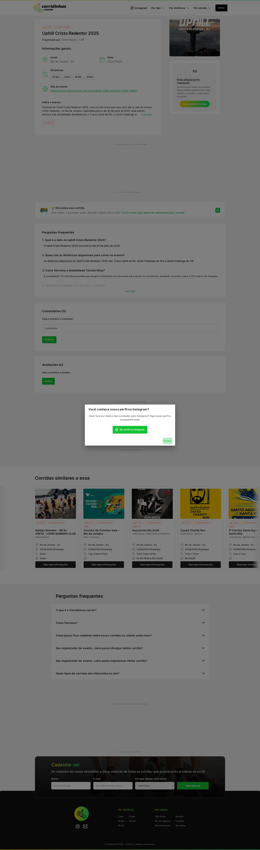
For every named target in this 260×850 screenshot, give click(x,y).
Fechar (167, 441)
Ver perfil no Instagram (132, 429)
